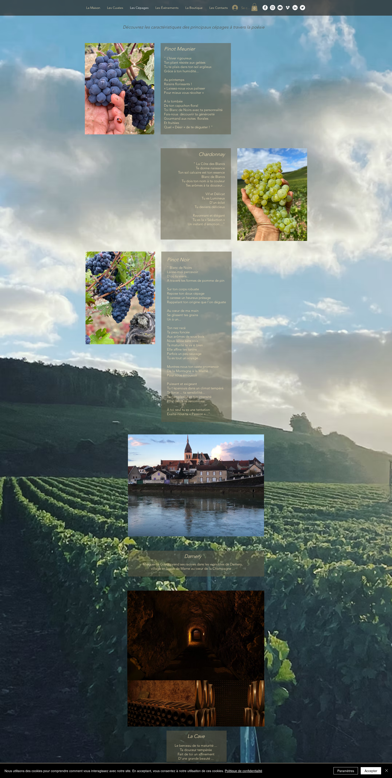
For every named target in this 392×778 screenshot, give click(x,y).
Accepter (371, 770)
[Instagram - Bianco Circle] (272, 7)
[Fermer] (386, 770)
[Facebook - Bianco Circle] (265, 7)
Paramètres (345, 770)
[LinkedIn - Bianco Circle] (295, 7)
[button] (254, 7)
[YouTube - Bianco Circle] (280, 7)
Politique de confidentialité (243, 770)
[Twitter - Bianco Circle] (302, 7)
